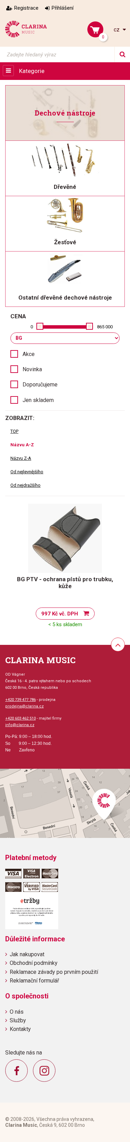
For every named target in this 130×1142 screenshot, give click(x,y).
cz (117, 29)
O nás (17, 1011)
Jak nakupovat (27, 954)
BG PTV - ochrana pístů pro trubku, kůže (65, 583)
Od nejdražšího (25, 485)
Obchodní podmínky (34, 963)
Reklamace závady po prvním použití (54, 972)
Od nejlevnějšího (26, 471)
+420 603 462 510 (20, 718)
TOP (14, 431)
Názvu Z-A (20, 458)
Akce (29, 354)
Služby (18, 1020)
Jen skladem (38, 400)
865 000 (105, 326)
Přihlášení (62, 8)
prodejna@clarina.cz (24, 706)
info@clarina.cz (19, 725)
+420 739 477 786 (20, 699)
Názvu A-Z (22, 444)
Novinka (32, 369)
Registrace (26, 8)
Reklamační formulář (34, 980)
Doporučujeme (40, 384)
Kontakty (20, 1029)
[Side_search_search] (122, 54)
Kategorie (31, 70)
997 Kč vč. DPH (59, 614)
